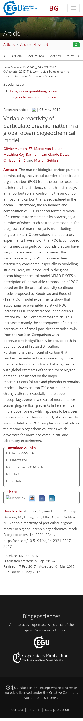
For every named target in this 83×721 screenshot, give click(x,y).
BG (54, 8)
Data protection (57, 710)
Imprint (34, 710)
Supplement (18, 467)
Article (17, 56)
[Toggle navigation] (73, 8)
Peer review (35, 56)
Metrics (55, 56)
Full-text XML (18, 460)
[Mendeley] (15, 498)
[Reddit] (32, 498)
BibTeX (14, 474)
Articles (9, 45)
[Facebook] (42, 498)
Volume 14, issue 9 (34, 45)
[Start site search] (76, 45)
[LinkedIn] (52, 498)
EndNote (15, 481)
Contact (17, 710)
